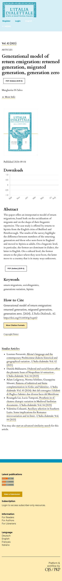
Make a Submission (12, 494)
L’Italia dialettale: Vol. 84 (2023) (23, 376)
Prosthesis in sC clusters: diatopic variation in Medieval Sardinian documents (31, 401)
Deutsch (6, 535)
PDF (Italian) (14, 81)
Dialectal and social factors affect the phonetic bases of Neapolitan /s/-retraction (33, 370)
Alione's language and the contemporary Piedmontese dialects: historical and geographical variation (32, 358)
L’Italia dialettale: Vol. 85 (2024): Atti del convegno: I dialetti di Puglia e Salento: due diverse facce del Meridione (33, 390)
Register (6, 21)
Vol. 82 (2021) (9, 43)
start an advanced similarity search (33, 425)
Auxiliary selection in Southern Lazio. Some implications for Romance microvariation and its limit (33, 412)
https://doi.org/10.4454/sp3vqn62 (20, 318)
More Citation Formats (15, 325)
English (5, 539)
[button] (8, 97)
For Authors (8, 520)
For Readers (8, 517)
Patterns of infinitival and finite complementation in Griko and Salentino (28, 385)
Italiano (6, 545)
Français (6, 542)
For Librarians (9, 523)
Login (17, 21)
